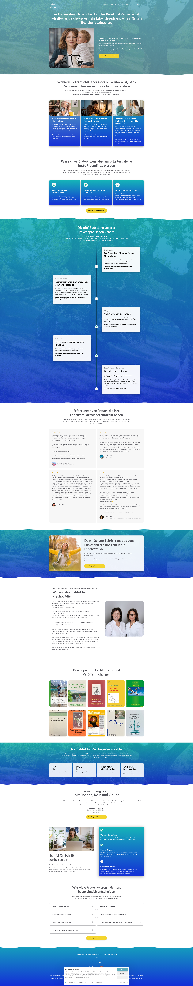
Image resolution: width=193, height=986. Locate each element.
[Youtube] (100, 962)
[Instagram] (96, 962)
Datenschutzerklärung (123, 982)
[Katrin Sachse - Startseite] (52, 4)
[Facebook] (93, 962)
